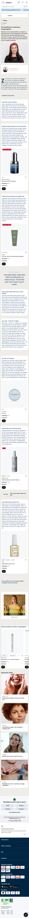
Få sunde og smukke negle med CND (18, 494)
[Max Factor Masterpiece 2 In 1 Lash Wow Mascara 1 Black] (12, 648)
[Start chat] (26, 915)
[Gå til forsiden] (9, 2)
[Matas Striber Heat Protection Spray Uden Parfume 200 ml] (14, 468)
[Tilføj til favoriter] (25, 177)
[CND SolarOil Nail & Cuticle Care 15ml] (14, 552)
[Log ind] (18, 3)
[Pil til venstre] (22, 834)
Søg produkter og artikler (8, 6)
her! (17, 582)
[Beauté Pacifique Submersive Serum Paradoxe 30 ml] (14, 169)
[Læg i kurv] (4, 188)
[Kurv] (26, 3)
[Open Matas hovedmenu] (3, 2)
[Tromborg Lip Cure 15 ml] (14, 401)
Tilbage (5, 20)
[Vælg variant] (4, 264)
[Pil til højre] (27, 834)
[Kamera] (24, 6)
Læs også (5, 494)
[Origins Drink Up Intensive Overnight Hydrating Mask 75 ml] (14, 244)
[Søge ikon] (27, 6)
